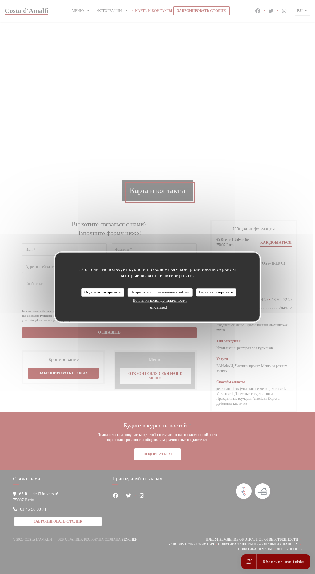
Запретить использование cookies (160, 292)
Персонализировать (216, 292)
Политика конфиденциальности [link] (160, 300)
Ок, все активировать (102, 292)
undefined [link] (158, 307)
